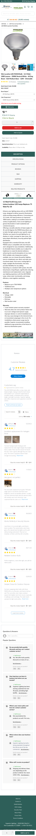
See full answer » (17, 663)
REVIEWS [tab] (18, 169)
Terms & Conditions (18, 818)
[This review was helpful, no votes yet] (26, 462)
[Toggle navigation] (31, 7)
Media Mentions (18, 804)
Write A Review (18, 376)
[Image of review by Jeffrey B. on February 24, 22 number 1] (8, 439)
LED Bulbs (3, 23)
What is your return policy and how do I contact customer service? (18, 707)
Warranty (11, 107)
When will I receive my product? (19, 762)
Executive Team (18, 810)
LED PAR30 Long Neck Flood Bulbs (9, 25)
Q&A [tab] (18, 174)
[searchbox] (11, 411)
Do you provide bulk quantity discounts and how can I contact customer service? (19, 649)
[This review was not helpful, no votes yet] (29, 462)
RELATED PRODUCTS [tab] (18, 189)
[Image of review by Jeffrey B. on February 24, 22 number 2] (16, 439)
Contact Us (18, 801)
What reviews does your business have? (19, 735)
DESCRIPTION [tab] (18, 154)
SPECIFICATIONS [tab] (18, 159)
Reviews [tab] (17, 353)
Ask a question (21, 83)
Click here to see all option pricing (11, 103)
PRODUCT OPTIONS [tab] (18, 164)
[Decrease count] (33, 123)
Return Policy (18, 812)
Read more (20, 455)
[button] (18, 19)
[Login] (25, 6)
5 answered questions (23, 82)
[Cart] (28, 6)
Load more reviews (18, 613)
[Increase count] (33, 121)
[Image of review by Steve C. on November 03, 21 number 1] (8, 483)
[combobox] (25, 416)
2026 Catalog (18, 807)
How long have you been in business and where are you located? (18, 678)
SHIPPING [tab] (18, 179)
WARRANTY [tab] (18, 184)
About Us (18, 798)
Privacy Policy (18, 815)
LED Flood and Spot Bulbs (15, 23)
